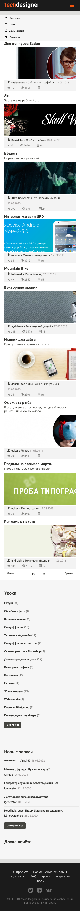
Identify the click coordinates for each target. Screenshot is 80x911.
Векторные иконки (21, 287)
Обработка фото (17, 611)
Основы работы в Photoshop (24, 651)
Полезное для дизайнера (22, 715)
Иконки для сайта (20, 339)
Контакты (17, 876)
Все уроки (13, 724)
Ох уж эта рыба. (18, 402)
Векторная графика (18, 667)
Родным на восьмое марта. (28, 464)
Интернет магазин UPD (24, 216)
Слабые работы (36, 140)
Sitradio (9, 774)
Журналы (62, 876)
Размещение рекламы (50, 872)
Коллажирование (17, 619)
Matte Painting (33, 274)
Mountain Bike (16, 268)
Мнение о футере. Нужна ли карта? (27, 769)
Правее (69, 573)
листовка (10, 760)
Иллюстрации (30, 508)
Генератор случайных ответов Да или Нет (31, 783)
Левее (10, 573)
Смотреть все (15, 825)
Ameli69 (25, 760)
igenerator (10, 788)
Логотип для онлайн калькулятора (26, 796)
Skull (8, 96)
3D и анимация (16, 691)
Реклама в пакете (19, 521)
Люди (40, 881)
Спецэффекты (16, 627)
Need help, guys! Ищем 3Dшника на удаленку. (33, 810)
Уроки (45, 876)
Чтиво (25, 450)
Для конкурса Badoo (22, 43)
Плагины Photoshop (18, 707)
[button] (42, 18)
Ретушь (11, 603)
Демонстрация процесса (23, 659)
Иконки (11, 683)
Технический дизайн (46, 198)
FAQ (33, 876)
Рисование (14, 675)
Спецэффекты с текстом (23, 643)
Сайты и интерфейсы (41, 82)
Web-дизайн (14, 699)
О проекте (20, 872)
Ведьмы (11, 153)
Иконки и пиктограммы (43, 384)
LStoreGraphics (14, 815)
